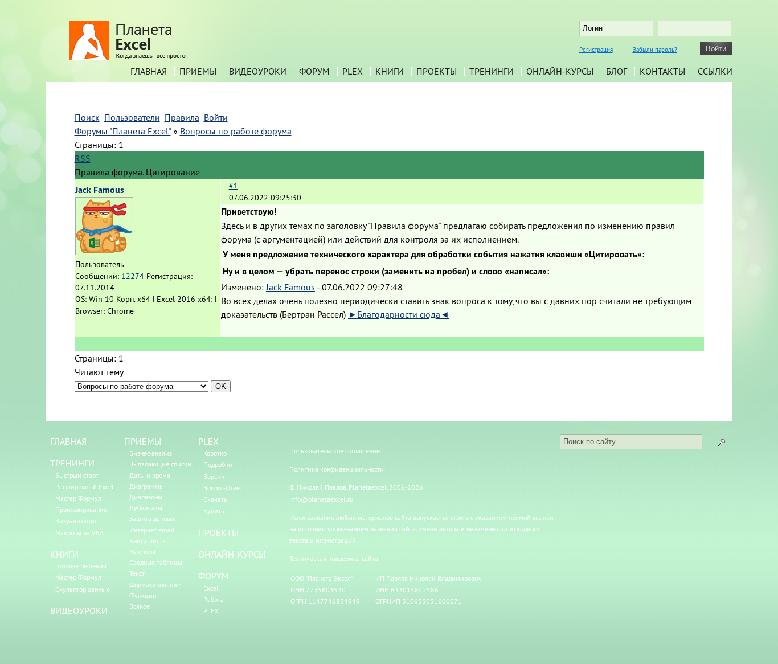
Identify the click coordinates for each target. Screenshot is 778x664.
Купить (213, 510)
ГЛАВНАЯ (68, 441)
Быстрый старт (77, 475)
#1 (233, 186)
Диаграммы (146, 486)
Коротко (215, 453)
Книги (389, 71)
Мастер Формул (78, 498)
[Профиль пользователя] (104, 251)
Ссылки (715, 71)
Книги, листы (148, 540)
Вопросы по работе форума (236, 131)
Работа (213, 599)
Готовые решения (81, 565)
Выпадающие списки (160, 464)
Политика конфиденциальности (336, 469)
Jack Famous (99, 190)
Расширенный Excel (84, 486)
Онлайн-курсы (559, 71)
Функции (143, 595)
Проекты (436, 71)
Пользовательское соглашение (334, 450)
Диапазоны (145, 497)
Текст (137, 573)
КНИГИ (64, 554)
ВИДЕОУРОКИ (79, 610)
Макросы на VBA (79, 532)
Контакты (662, 71)
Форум (314, 71)
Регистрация (596, 49)
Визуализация (76, 521)
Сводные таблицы (155, 562)
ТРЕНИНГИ (72, 463)
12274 (132, 276)
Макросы (142, 551)
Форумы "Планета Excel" (123, 131)
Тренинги (491, 71)
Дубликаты (145, 507)
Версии (214, 476)
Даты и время (149, 475)
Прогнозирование (81, 509)
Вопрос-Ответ (223, 487)
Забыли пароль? (655, 49)
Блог (616, 71)
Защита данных (152, 518)
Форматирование (155, 584)
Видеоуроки (257, 71)
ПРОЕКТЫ (218, 532)
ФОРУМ (213, 575)
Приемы (197, 71)
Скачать (215, 499)
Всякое (139, 606)
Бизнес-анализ (150, 453)
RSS (83, 158)
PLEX (352, 71)
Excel (211, 588)
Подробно (217, 464)
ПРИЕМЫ (142, 441)
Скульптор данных (82, 589)
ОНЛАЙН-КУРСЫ (231, 554)
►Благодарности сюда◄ (398, 314)
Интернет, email (152, 530)
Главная (148, 71)
